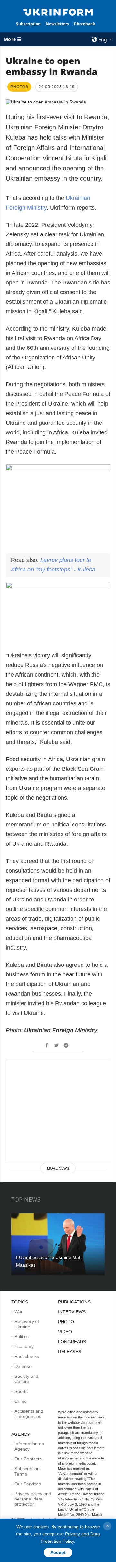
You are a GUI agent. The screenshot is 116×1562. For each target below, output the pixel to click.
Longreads (72, 1341)
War (19, 1311)
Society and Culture (26, 1379)
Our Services (28, 1483)
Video (65, 1331)
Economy (24, 1346)
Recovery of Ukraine (27, 1324)
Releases (69, 1351)
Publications (74, 1301)
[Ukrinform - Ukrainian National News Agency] (58, 11)
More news (58, 1168)
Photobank (84, 24)
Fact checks (27, 1356)
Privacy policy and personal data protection (33, 1499)
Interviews (72, 1311)
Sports (21, 1391)
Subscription (28, 24)
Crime (21, 1401)
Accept (58, 1552)
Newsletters (57, 24)
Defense (23, 1366)
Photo (66, 1321)
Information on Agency (29, 1446)
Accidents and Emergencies (29, 1414)
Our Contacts (28, 1458)
